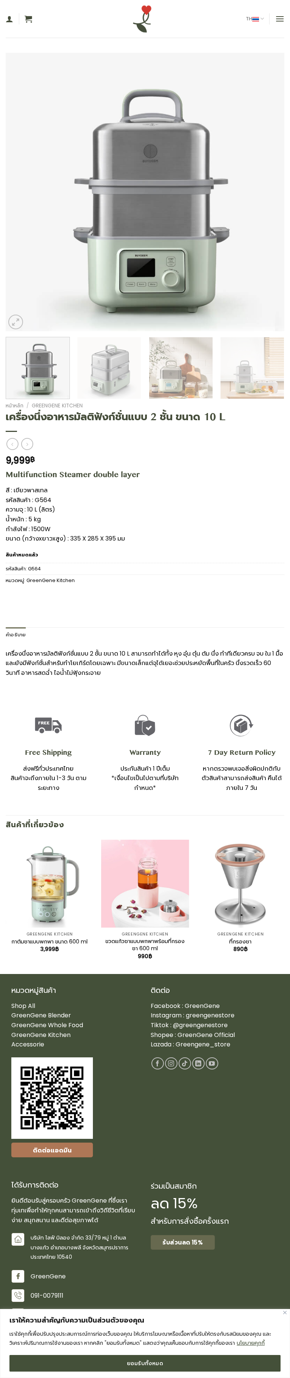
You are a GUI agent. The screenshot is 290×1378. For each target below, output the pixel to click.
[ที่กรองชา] (240, 884)
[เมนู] (279, 18)
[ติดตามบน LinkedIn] (198, 1063)
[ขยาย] (15, 322)
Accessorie (27, 1044)
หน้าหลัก (14, 405)
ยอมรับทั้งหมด (145, 1363)
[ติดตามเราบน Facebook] (157, 1063)
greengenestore (210, 1015)
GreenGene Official (206, 1035)
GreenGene (202, 1006)
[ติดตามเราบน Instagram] (171, 1063)
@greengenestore (200, 1025)
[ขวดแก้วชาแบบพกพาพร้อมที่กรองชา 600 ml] (145, 884)
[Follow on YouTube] (212, 1063)
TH (249, 18)
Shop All (23, 1006)
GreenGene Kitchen (57, 405)
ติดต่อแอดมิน (52, 1150)
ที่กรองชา (240, 941)
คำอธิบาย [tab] (16, 634)
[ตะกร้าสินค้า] (28, 19)
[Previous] (21, 192)
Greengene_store (202, 1044)
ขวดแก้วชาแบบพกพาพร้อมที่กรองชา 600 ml (145, 945)
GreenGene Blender (41, 1015)
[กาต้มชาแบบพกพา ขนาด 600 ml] (50, 884)
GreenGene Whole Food (47, 1025)
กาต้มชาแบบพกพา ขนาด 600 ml (49, 941)
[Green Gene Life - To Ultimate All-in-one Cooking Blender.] (145, 19)
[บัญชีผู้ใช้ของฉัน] (9, 19)
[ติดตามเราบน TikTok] (185, 1063)
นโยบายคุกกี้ (251, 1343)
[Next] (269, 192)
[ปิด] (285, 1312)
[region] (145, 1343)
